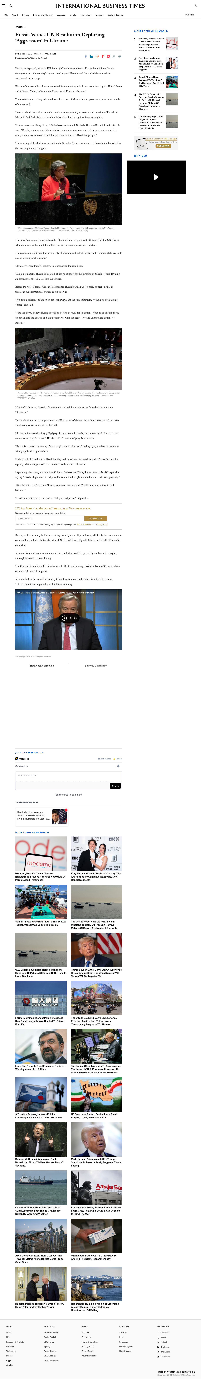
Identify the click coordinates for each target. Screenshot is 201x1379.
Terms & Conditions (90, 1342)
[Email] (114, 56)
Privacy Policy (102, 524)
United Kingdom (126, 1346)
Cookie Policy (87, 1351)
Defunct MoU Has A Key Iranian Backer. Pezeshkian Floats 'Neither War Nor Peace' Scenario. (39, 1162)
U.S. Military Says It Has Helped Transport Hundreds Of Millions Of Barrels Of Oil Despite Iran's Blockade (40, 973)
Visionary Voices (51, 1332)
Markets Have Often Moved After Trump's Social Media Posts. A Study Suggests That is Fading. (96, 1162)
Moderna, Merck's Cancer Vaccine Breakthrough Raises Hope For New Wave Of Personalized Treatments (40, 876)
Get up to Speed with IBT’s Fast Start (161, 139)
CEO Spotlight (50, 1356)
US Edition (189, 15)
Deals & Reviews (115, 15)
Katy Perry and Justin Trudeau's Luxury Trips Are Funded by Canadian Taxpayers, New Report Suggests (96, 876)
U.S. (6, 15)
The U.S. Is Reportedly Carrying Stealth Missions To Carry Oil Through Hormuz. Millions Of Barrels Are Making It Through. (94, 924)
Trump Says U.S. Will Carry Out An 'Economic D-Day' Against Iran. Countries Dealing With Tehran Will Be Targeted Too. (96, 973)
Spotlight (48, 1346)
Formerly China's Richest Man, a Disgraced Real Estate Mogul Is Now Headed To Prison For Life (39, 1021)
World (15, 15)
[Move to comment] (119, 56)
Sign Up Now (163, 146)
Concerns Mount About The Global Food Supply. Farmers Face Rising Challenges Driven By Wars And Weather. (38, 1210)
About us (85, 1332)
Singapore (123, 1342)
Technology (85, 15)
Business (61, 15)
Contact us (86, 1337)
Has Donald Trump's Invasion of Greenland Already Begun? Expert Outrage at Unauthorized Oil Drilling (95, 1307)
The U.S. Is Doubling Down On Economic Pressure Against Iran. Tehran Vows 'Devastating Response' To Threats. (94, 1021)
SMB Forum (49, 1342)
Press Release (50, 1351)
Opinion (99, 15)
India (121, 1337)
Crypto (72, 15)
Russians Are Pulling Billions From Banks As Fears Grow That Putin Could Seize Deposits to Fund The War (96, 1210)
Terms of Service (84, 524)
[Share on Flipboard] (103, 56)
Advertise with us (89, 1356)
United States (125, 1351)
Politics (25, 15)
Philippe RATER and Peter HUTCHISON (37, 53)
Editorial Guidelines (96, 665)
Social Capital (50, 1337)
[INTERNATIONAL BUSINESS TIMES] (100, 6)
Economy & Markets (42, 15)
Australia (123, 1332)
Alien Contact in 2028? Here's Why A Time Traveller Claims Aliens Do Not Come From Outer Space (39, 1258)
